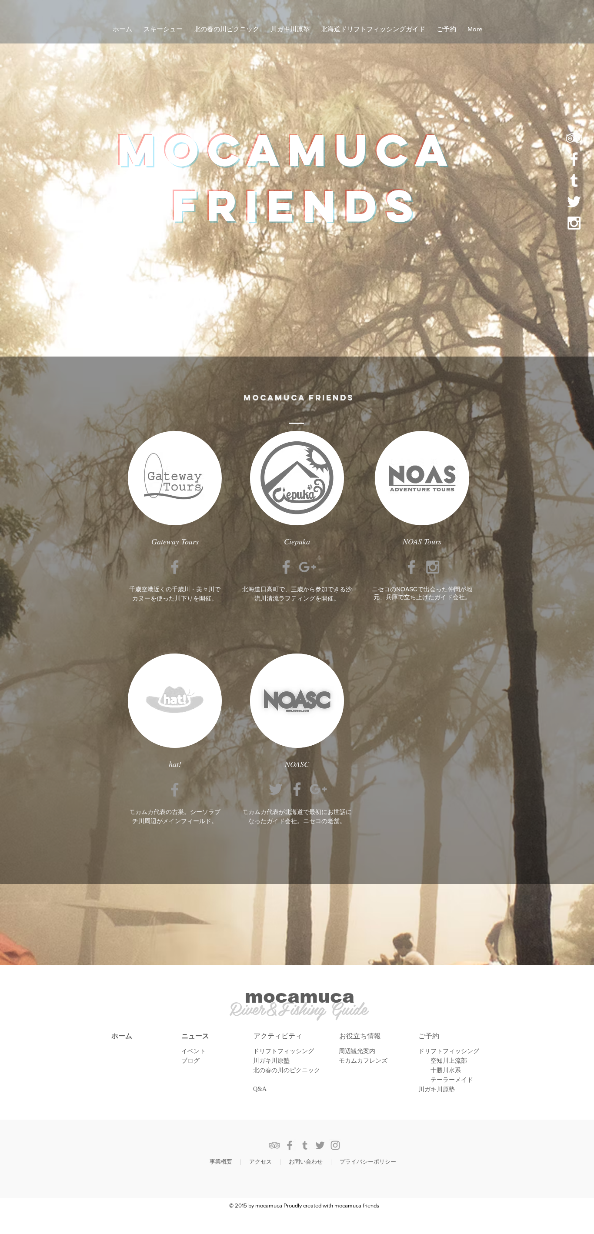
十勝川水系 (445, 1070)
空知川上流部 (448, 1060)
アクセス (260, 1161)
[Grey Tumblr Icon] (305, 1145)
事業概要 (221, 1161)
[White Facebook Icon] (574, 159)
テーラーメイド (451, 1080)
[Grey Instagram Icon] (433, 567)
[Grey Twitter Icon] (276, 789)
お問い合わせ (306, 1161)
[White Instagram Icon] (574, 223)
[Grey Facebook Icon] (175, 567)
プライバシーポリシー (368, 1161)
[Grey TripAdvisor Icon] (274, 1145)
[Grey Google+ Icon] (307, 567)
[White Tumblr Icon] (574, 180)
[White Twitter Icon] (574, 202)
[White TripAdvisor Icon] (574, 138)
